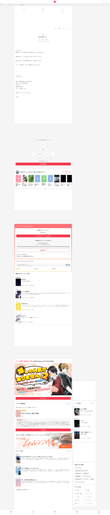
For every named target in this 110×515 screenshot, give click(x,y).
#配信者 (26, 361)
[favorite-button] (64, 28)
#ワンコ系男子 (19, 361)
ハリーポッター (86, 476)
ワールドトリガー (79, 482)
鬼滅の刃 (86, 473)
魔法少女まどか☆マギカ (81, 470)
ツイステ (86, 479)
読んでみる (43, 398)
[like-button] (68, 28)
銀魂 (92, 479)
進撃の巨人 (78, 479)
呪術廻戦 (77, 476)
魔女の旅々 (78, 473)
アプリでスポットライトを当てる (43, 236)
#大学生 (30, 361)
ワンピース (78, 467)
